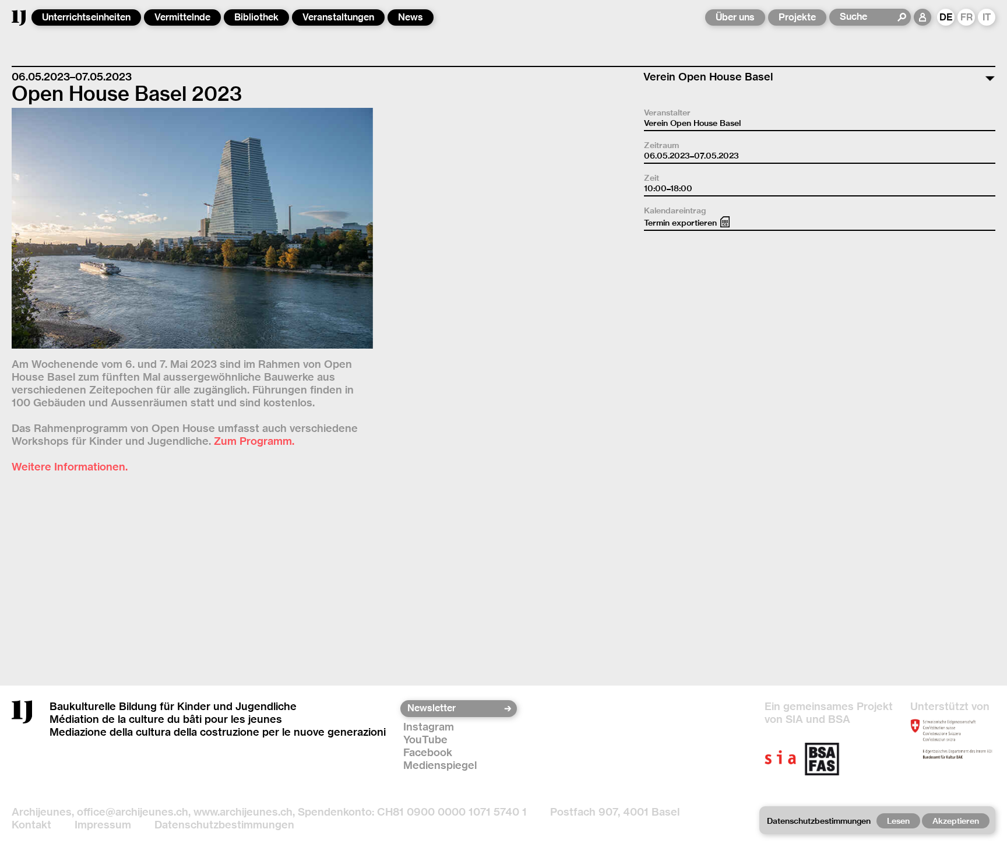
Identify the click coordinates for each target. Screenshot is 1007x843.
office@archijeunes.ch (132, 812)
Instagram (428, 726)
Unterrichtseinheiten (86, 17)
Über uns (735, 17)
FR (966, 17)
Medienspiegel (440, 765)
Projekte (797, 17)
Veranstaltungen (338, 17)
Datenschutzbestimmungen (224, 824)
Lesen (898, 821)
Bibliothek (256, 17)
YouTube (425, 739)
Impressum (103, 824)
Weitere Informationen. (70, 466)
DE (946, 17)
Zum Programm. (254, 441)
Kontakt (31, 824)
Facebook (427, 752)
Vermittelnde (182, 17)
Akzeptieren (955, 821)
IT (987, 17)
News (410, 17)
